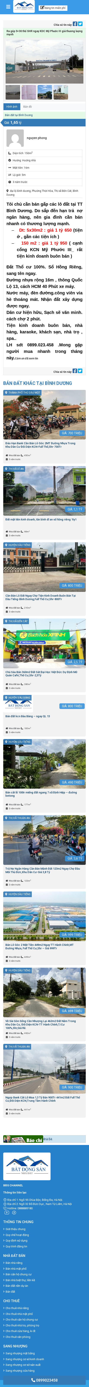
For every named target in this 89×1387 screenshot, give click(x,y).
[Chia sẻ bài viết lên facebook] (75, 24)
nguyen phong (37, 138)
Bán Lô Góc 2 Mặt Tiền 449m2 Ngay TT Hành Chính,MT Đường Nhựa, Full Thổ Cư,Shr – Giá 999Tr (39, 946)
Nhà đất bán (15, 455)
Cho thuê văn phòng (18, 1337)
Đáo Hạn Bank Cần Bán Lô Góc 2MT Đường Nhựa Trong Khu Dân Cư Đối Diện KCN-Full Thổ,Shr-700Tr (40, 445)
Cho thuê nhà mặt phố (19, 1314)
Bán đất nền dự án (17, 1285)
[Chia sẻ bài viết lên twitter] (80, 24)
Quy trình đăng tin (16, 1246)
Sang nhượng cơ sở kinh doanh (25, 1359)
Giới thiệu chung (15, 1229)
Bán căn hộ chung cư (19, 1274)
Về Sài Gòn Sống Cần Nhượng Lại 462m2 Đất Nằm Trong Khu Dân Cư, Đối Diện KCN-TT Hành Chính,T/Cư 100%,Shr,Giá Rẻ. (40, 1024)
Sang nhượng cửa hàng (20, 1370)
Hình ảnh (11, 106)
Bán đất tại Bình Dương (19, 115)
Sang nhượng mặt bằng (20, 1353)
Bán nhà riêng (14, 1262)
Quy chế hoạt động (17, 1235)
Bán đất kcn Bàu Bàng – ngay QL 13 (27, 716)
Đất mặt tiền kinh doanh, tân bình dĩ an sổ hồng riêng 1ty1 (40, 519)
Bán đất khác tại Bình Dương (37, 383)
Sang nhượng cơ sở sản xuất (23, 1364)
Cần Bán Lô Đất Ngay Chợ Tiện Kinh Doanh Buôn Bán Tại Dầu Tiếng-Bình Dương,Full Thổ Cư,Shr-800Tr (40, 597)
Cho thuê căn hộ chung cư (22, 1319)
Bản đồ (27, 106)
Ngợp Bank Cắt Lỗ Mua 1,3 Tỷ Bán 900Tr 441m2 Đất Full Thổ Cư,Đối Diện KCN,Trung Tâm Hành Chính (42, 1099)
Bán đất (10, 1291)
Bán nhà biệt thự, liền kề (20, 1280)
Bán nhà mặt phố (16, 1268)
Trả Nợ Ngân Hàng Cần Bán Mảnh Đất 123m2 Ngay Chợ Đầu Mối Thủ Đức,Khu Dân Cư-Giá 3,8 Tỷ (42, 870)
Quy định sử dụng (16, 1240)
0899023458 (46, 1380)
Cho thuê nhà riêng (17, 1308)
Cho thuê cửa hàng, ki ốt (20, 1331)
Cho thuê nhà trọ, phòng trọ (22, 1325)
